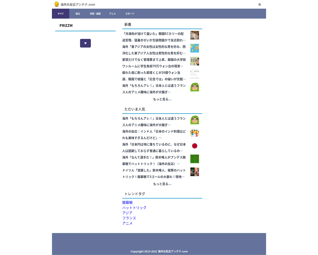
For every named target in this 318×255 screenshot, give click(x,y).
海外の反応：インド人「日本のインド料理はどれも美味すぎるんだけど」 (154, 134)
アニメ (112, 13)
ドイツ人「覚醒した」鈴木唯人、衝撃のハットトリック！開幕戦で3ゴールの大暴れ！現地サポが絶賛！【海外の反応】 (154, 174)
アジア (127, 212)
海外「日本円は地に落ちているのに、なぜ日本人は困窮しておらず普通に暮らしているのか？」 (154, 148)
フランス (129, 217)
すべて (61, 13)
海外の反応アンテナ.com (78, 4)
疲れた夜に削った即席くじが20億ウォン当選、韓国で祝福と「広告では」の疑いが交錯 (152, 75)
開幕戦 (127, 202)
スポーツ (129, 13)
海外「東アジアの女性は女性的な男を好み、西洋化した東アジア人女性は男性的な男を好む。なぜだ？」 (154, 50)
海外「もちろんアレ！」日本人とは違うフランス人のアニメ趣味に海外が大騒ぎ (154, 88)
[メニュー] (259, 4)
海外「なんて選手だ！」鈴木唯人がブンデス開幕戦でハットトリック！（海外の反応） (154, 160)
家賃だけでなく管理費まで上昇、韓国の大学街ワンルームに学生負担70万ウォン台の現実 (154, 62)
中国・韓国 (95, 13)
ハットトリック (134, 207)
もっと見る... (162, 99)
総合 (78, 13)
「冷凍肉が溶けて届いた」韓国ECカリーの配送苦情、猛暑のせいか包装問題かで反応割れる (154, 36)
